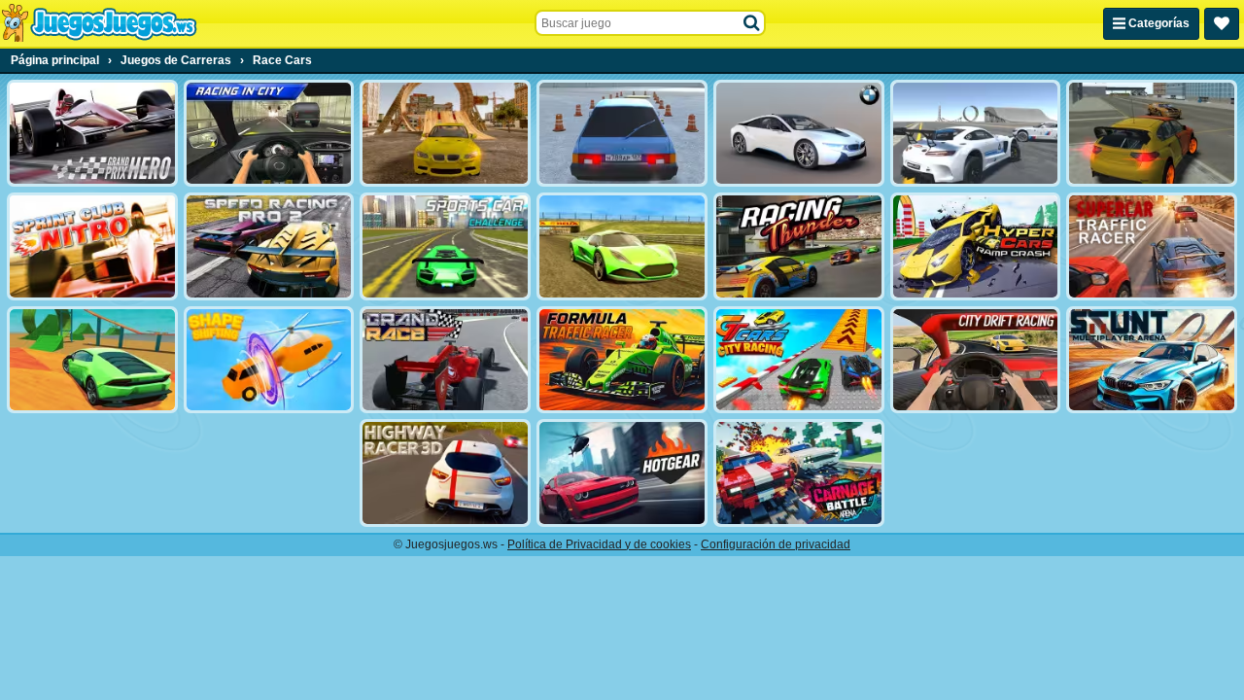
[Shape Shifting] (269, 359)
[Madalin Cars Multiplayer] (622, 245)
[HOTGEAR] (622, 472)
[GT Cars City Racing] (798, 359)
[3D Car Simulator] (1151, 133)
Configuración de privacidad (775, 544)
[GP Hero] (92, 133)
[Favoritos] (1221, 24)
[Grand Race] (445, 359)
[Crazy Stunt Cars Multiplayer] (975, 133)
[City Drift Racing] (975, 359)
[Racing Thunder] (798, 245)
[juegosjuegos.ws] (98, 23)
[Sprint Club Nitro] (92, 245)
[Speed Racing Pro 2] (269, 245)
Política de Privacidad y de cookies (599, 544)
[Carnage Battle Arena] (798, 472)
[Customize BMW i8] (798, 133)
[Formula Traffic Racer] (622, 359)
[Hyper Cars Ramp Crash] (975, 245)
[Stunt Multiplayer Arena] (1151, 359)
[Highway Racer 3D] (445, 472)
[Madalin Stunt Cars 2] (92, 359)
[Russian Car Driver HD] (622, 133)
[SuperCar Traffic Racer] (1151, 245)
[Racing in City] (269, 133)
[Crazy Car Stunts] (445, 133)
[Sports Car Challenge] (445, 245)
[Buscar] (752, 23)
